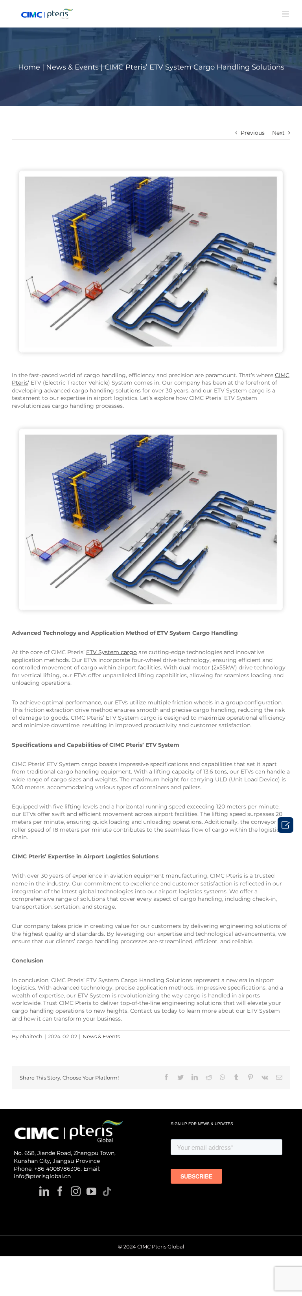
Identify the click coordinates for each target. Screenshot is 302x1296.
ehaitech (31, 1036)
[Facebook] (60, 1191)
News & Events (101, 1036)
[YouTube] (91, 1191)
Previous (253, 132)
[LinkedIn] (44, 1191)
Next (278, 132)
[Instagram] (76, 1191)
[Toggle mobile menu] (286, 14)
